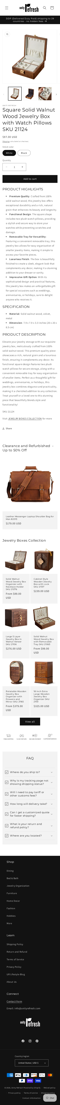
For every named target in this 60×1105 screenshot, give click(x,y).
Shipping (6, 141)
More (9, 923)
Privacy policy (14, 1093)
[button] (6, 7)
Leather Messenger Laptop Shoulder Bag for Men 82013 (30, 517)
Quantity (6, 160)
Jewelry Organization (18, 885)
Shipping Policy (15, 944)
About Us (12, 981)
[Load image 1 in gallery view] (15, 93)
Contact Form (14, 1001)
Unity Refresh (17, 1088)
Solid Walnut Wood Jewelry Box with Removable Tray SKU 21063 (44, 640)
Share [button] (9, 428)
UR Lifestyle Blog (16, 974)
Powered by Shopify (32, 1088)
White (9, 152)
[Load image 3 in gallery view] (45, 93)
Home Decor (13, 900)
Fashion (11, 908)
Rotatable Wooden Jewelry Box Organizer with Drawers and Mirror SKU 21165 (16, 696)
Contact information (31, 1098)
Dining (10, 870)
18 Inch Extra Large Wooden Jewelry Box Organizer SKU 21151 (42, 696)
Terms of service (31, 1093)
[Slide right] (56, 94)
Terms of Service (15, 959)
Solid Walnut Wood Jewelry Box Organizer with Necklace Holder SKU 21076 (16, 584)
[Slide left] (3, 94)
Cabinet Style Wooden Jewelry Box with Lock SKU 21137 (43, 583)
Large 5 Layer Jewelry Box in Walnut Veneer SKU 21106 (14, 640)
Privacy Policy (14, 966)
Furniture (12, 893)
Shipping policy (48, 1093)
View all (30, 721)
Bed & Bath (12, 878)
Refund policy (50, 1088)
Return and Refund (17, 951)
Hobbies (11, 915)
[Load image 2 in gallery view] (29, 93)
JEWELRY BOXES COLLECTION (25, 418)
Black (24, 152)
